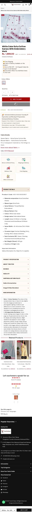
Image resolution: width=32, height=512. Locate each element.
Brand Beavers (19, 503)
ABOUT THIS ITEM (8, 264)
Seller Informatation (9, 283)
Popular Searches (8, 421)
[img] (16, 378)
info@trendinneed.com (9, 459)
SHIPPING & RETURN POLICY (11, 278)
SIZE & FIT (6, 273)
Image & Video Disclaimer (11, 288)
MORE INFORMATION (9, 292)
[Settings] (23, 4)
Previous (2, 28)
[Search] (4, 4)
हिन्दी (2, 414)
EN (26, 4)
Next (30, 28)
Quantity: (5, 89)
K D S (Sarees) (9, 151)
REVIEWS (6, 269)
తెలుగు (6, 414)
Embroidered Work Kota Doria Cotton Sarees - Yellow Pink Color (24, 364)
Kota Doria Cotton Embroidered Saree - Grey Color (8, 364)
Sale (3, 15)
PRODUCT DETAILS (9, 189)
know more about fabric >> (10, 148)
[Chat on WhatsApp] (3, 502)
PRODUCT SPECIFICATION (11, 259)
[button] (8, 160)
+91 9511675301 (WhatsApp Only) (11, 456)
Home (2, 8)
